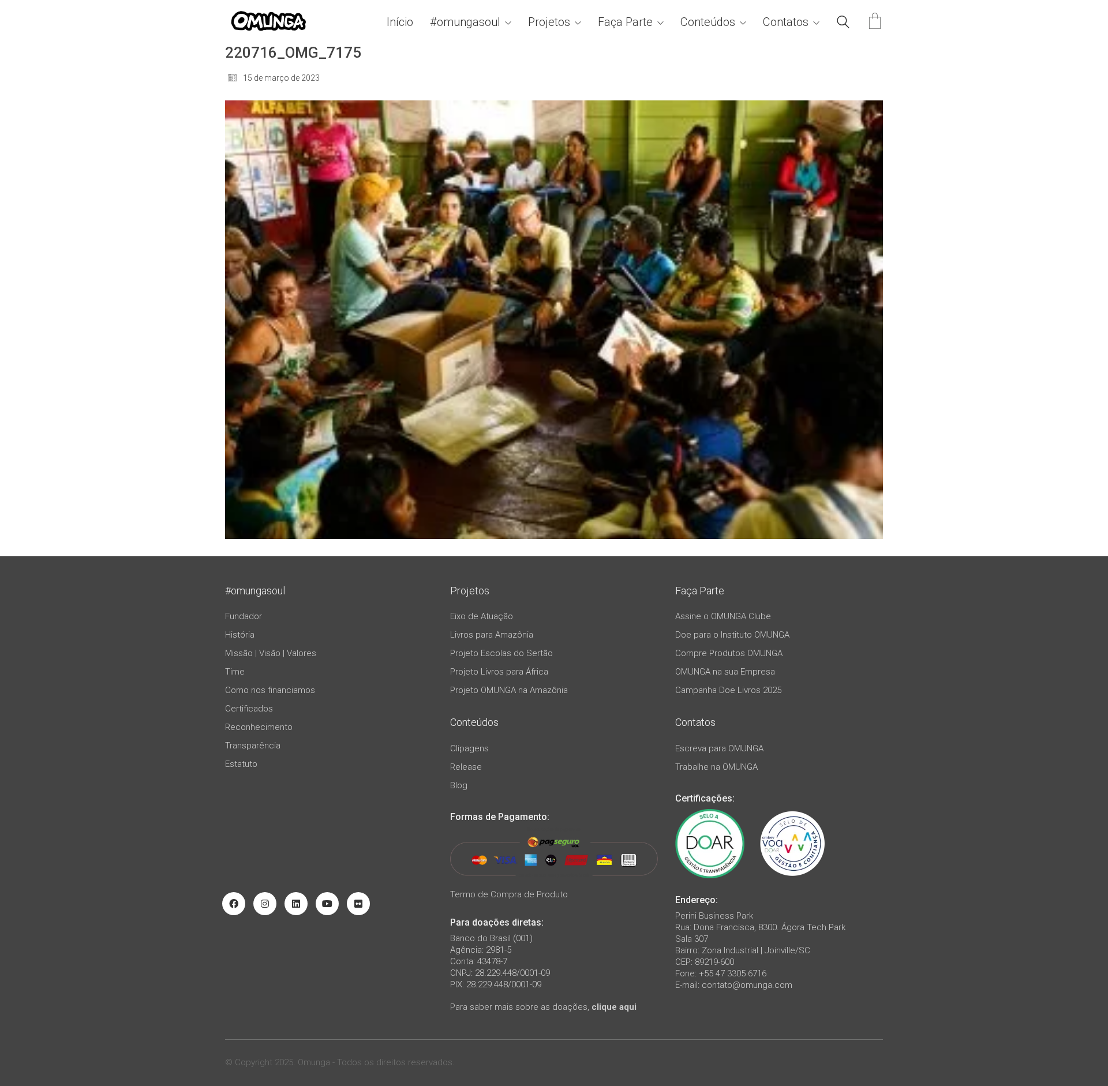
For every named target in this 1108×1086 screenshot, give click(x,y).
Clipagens (469, 748)
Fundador (243, 616)
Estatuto (241, 764)
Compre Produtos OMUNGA (729, 653)
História (239, 635)
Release (466, 767)
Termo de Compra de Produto (509, 894)
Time (235, 671)
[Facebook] (233, 903)
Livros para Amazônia (491, 635)
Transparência (252, 745)
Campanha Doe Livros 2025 (728, 690)
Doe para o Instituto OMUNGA (732, 635)
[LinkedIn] (296, 903)
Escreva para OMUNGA (719, 748)
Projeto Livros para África (499, 671)
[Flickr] (358, 903)
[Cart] (875, 22)
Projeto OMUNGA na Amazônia (509, 690)
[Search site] (843, 24)
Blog (458, 785)
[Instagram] (264, 903)
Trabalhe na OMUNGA (716, 767)
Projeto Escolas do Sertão (501, 653)
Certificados (249, 708)
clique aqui (614, 1007)
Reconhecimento (259, 727)
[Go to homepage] (268, 22)
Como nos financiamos (270, 690)
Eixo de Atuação (481, 616)
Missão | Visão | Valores (270, 653)
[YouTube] (327, 903)
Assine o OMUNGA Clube (723, 616)
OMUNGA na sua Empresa (725, 671)
